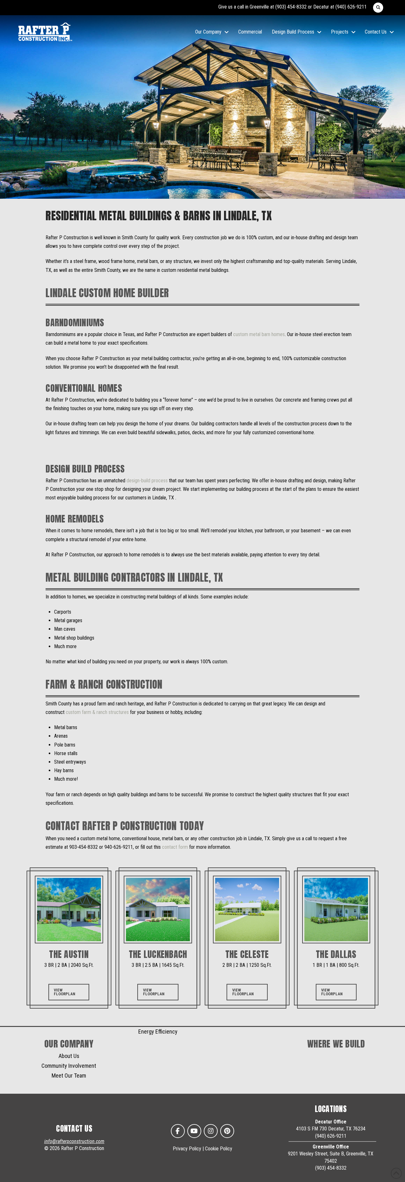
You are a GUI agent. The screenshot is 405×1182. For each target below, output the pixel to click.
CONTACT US (74, 1128)
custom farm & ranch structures (97, 712)
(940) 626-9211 (351, 7)
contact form (175, 847)
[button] (378, 8)
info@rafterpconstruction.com (74, 1141)
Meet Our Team (69, 1075)
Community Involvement (68, 1065)
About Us (69, 1056)
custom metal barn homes (259, 334)
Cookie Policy (218, 1149)
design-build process (147, 481)
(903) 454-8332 (291, 7)
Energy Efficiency (158, 1031)
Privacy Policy (187, 1149)
